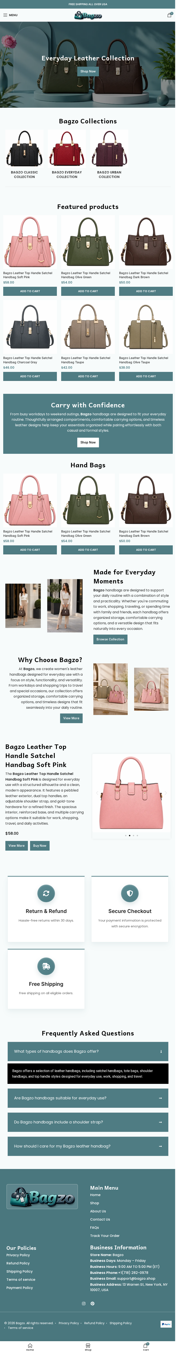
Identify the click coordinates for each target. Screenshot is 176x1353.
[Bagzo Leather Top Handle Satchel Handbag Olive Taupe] (146, 327)
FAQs (93, 1223)
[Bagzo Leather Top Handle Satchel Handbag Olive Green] (88, 242)
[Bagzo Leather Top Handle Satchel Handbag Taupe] (88, 327)
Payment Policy (18, 1283)
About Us (97, 1207)
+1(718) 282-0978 (132, 1268)
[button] (30, 291)
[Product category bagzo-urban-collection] (109, 155)
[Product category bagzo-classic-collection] (24, 155)
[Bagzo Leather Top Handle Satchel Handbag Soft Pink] (30, 242)
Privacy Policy (16, 1251)
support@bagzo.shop (135, 1274)
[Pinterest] (91, 1299)
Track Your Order (103, 1231)
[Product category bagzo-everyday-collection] (67, 155)
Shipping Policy (18, 1267)
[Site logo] (88, 15)
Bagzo (116, 1250)
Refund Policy (16, 1259)
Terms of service (19, 1275)
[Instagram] (82, 1299)
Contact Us (99, 1215)
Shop (93, 1199)
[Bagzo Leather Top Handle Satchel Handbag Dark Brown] (146, 242)
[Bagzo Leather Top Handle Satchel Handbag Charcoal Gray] (30, 327)
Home (94, 1190)
